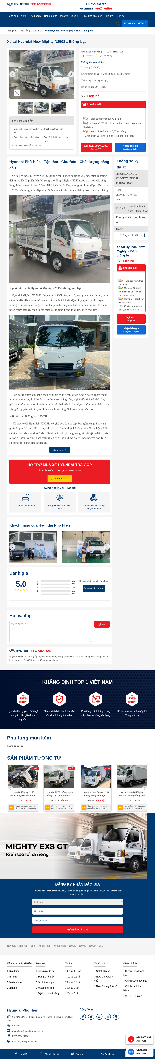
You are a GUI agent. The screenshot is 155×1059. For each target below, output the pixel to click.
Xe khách (36, 16)
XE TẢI (24, 30)
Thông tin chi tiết (129, 235)
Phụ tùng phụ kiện (92, 16)
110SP (92, 946)
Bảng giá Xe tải (45, 971)
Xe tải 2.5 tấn (73, 976)
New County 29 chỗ (106, 986)
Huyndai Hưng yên (17, 946)
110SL (72, 946)
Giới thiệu (14, 971)
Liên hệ (121, 16)
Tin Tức (12, 976)
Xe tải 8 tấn (60, 946)
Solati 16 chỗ (103, 971)
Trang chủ (12, 16)
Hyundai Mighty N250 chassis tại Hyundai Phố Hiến (23, 795)
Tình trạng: (86, 52)
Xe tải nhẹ (36, 30)
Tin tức (109, 16)
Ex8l (33, 946)
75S (101, 946)
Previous (12, 74)
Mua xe (64, 16)
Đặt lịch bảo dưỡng (48, 993)
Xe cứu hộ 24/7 (133, 996)
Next (71, 74)
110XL (82, 946)
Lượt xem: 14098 (115, 52)
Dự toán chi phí (45, 982)
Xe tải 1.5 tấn (73, 971)
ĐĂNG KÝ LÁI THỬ (135, 23)
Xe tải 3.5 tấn (73, 982)
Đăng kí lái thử (45, 976)
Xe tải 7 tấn (44, 946)
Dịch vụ (75, 16)
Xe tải (24, 16)
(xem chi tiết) (101, 808)
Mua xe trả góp (45, 988)
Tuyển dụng (15, 982)
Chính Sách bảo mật (136, 980)
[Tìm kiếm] (118, 23)
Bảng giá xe (50, 16)
